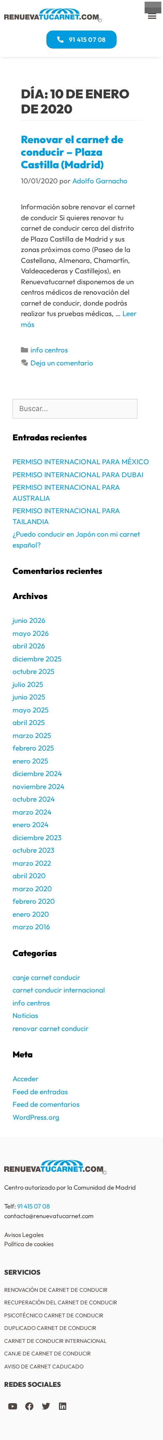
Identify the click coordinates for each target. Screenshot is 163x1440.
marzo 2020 (32, 888)
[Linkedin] (62, 1406)
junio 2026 (29, 620)
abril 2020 (29, 875)
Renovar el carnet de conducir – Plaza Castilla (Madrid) (72, 152)
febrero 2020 (34, 901)
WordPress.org (36, 1117)
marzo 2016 (31, 926)
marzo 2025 (32, 735)
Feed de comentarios (46, 1104)
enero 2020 (31, 914)
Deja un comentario (62, 362)
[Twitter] (46, 1406)
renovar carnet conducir (51, 1028)
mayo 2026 (31, 633)
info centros (49, 349)
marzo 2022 (32, 863)
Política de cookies (28, 1244)
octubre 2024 (34, 799)
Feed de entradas (40, 1091)
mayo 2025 (30, 709)
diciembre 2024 (37, 773)
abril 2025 (29, 722)
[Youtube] (12, 1406)
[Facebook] (29, 1406)
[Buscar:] (75, 409)
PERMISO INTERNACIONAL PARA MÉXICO (81, 461)
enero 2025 (30, 760)
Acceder (25, 1078)
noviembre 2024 (38, 786)
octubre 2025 (33, 671)
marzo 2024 (32, 811)
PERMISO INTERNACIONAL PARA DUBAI (78, 474)
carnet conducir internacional (59, 989)
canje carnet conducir (46, 977)
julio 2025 (28, 684)
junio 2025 (29, 696)
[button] (152, 15)
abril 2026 (29, 645)
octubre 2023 (33, 850)
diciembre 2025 (37, 658)
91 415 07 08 (33, 1206)
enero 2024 (30, 824)
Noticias (25, 1015)
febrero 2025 (33, 747)
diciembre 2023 (37, 837)
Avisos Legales (23, 1235)
